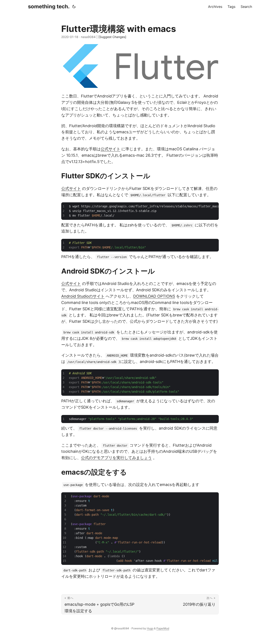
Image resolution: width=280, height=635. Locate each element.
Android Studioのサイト (83, 296)
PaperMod (162, 628)
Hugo (150, 628)
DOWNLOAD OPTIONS (154, 296)
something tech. (49, 6)
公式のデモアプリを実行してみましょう (116, 457)
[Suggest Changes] (112, 37)
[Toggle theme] (74, 6)
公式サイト (110, 149)
